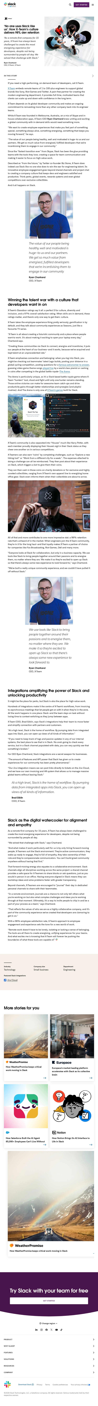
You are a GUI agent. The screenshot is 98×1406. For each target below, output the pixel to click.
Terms (47, 1385)
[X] (51, 1330)
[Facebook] (46, 1330)
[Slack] (10, 5)
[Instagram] (41, 1330)
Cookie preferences (60, 1385)
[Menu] (92, 5)
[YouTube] (56, 1330)
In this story (10, 76)
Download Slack (24, 1384)
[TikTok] (61, 1330)
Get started (81, 5)
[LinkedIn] (36, 1330)
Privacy (39, 1385)
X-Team (11, 88)
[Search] (70, 4)
